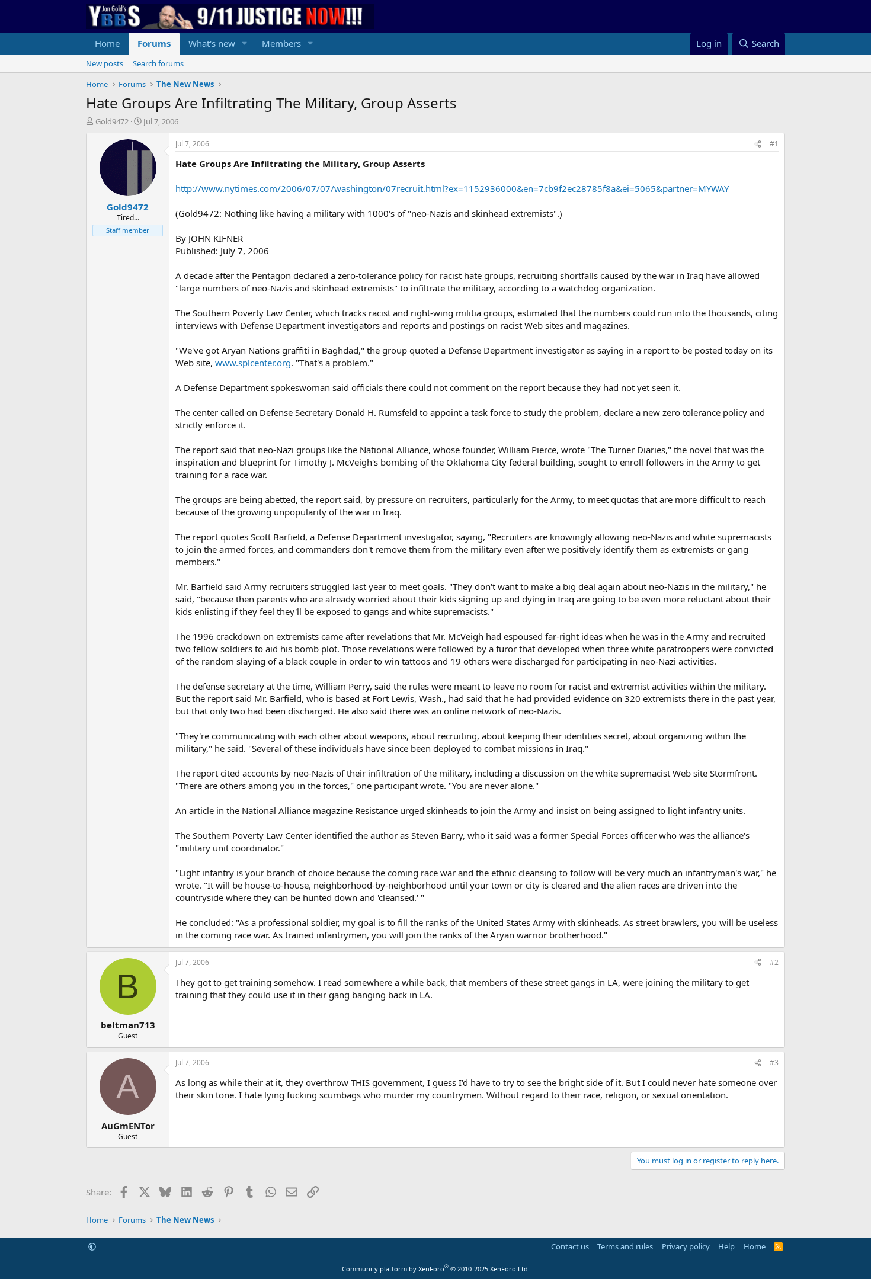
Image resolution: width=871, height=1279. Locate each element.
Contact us (570, 1246)
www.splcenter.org (253, 362)
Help (726, 1246)
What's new (211, 43)
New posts (104, 63)
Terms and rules (625, 1246)
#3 (774, 1062)
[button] (244, 44)
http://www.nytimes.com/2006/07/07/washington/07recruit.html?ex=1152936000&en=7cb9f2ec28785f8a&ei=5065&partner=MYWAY (452, 188)
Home (107, 43)
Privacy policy (686, 1246)
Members (281, 43)
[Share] (758, 144)
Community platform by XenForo (436, 1268)
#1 (774, 144)
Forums (154, 43)
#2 (774, 962)
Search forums (158, 63)
